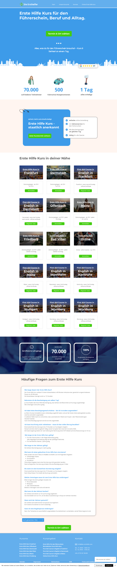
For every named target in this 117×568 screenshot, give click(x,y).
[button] (64, 4)
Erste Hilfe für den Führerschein (53, 544)
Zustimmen (109, 565)
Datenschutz (55, 562)
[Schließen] (115, 565)
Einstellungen (99, 565)
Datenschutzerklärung (83, 565)
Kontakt (22, 562)
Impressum (37, 562)
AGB (70, 562)
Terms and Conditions (89, 562)
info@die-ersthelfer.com (50, 454)
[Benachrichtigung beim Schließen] (114, 558)
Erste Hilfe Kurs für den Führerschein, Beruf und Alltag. (52, 15)
